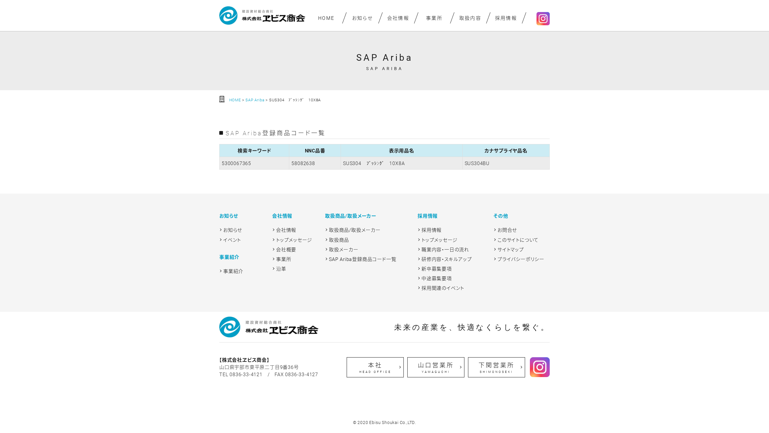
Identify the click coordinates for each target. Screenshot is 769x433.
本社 (375, 367)
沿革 (281, 269)
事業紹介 (233, 271)
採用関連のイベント (442, 288)
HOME (326, 18)
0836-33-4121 (246, 374)
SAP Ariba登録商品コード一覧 (362, 259)
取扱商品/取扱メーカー (355, 230)
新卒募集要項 (436, 269)
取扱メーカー (343, 249)
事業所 (434, 18)
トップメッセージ (294, 240)
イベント (232, 240)
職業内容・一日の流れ (445, 249)
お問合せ (507, 230)
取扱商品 (339, 240)
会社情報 (398, 18)
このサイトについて (518, 240)
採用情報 (506, 18)
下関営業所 (497, 367)
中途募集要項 (436, 278)
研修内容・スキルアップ (446, 259)
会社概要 (286, 249)
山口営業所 (436, 367)
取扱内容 (470, 18)
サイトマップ (510, 249)
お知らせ (362, 18)
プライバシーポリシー (520, 259)
